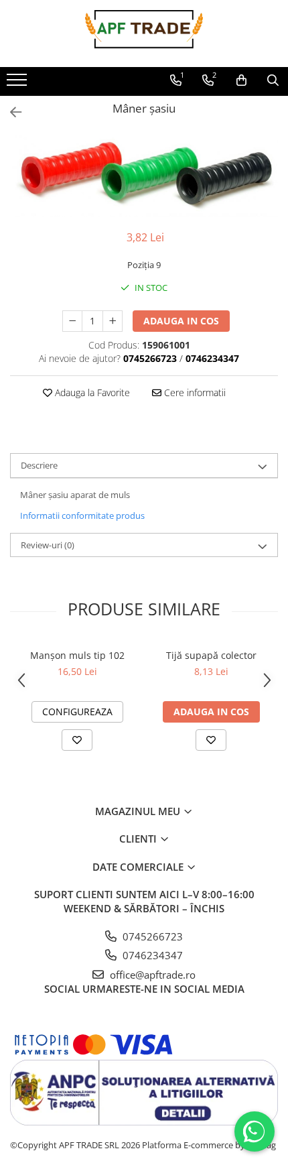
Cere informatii (193, 392)
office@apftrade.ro (151, 974)
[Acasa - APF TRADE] (144, 33)
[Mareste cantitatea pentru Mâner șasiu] (112, 321)
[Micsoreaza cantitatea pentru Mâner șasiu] (72, 321)
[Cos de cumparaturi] (241, 80)
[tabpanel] (144, 176)
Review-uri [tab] (47, 545)
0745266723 (151, 936)
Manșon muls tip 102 (77, 655)
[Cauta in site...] (273, 80)
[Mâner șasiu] (144, 176)
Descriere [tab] (39, 465)
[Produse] (18, 84)
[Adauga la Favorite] (77, 740)
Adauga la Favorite (91, 392)
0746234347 (151, 955)
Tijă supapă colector (211, 655)
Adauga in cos (181, 320)
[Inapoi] (10, 112)
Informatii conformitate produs (82, 515)
